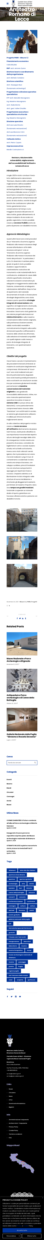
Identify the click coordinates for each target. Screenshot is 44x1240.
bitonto (29, 888)
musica (11, 962)
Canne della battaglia (16, 892)
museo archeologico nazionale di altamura (20, 956)
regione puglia (14, 971)
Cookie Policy (13, 1130)
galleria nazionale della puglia (19, 919)
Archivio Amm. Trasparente (18, 1123)
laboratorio (13, 946)
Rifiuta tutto (31, 1236)
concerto (22, 897)
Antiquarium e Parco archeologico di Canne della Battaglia (20, 698)
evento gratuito (14, 915)
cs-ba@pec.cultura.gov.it (15, 1076)
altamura (12, 870)
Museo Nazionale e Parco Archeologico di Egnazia (19, 659)
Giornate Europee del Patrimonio (20, 928)
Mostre (9, 784)
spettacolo (31, 980)
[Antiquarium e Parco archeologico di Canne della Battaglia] (22, 680)
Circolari (10, 792)
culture (32, 906)
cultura (22, 906)
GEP (10, 924)
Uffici (10, 1100)
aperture (12, 879)
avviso (31, 884)
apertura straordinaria (17, 875)
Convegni (10, 796)
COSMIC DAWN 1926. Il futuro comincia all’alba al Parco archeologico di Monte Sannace (22, 823)
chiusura (32, 892)
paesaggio (22, 962)
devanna (22, 910)
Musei (9, 805)
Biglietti (11, 1107)
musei (29, 950)
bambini (12, 888)
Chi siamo (12, 1093)
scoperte (20, 980)
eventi (31, 910)
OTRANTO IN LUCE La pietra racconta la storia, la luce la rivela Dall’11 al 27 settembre (22, 848)
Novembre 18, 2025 (12, 664)
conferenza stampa (16, 901)
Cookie (26, 1226)
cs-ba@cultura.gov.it (14, 1074)
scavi (10, 980)
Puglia (20, 966)
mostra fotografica (16, 950)
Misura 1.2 (23, 602)
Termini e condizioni (15, 1134)
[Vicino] (42, 1197)
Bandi (9, 788)
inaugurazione (14, 941)
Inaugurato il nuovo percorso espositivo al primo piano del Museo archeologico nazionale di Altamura (21, 836)
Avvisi (9, 801)
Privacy (19, 1226)
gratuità (12, 932)
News (10, 1096)
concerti (12, 897)
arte (23, 884)
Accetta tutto (22, 1230)
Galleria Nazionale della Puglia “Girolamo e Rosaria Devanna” (22, 735)
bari (20, 888)
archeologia (13, 884)
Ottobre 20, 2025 (12, 703)
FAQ (10, 1138)
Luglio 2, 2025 (11, 740)
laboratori (27, 941)
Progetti (34, 602)
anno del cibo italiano (27, 870)
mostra (24, 946)
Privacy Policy (13, 1127)
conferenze (31, 901)
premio (11, 966)
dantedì (11, 910)
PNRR (29, 602)
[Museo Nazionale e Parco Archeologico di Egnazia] (22, 643)
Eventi (9, 779)
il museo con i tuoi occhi (17, 937)
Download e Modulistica (17, 1103)
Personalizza (11, 1236)
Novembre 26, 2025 (13, 602)
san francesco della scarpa (18, 975)
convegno (12, 906)
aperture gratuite (25, 879)
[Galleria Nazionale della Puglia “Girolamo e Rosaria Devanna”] (22, 719)
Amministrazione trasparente (19, 1120)
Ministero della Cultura (15, 1051)
